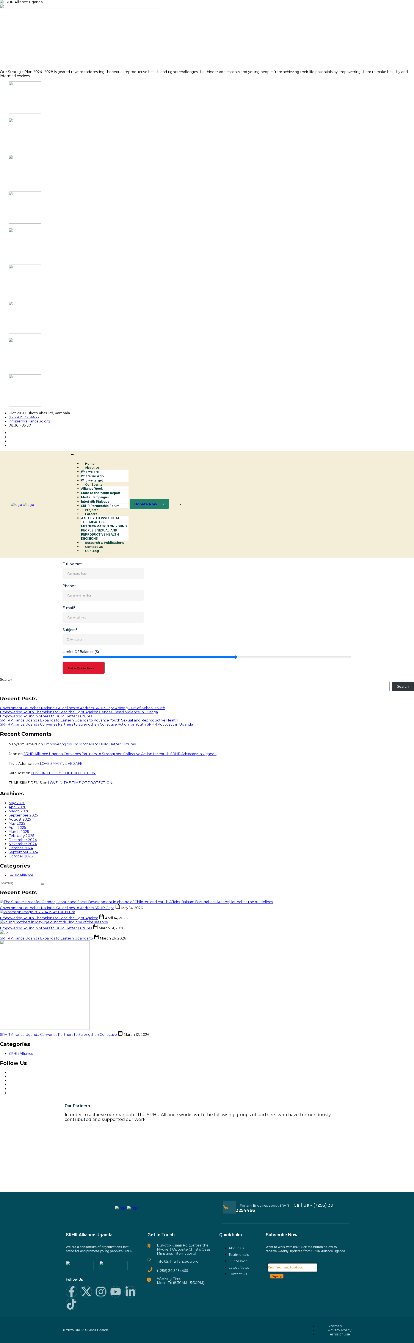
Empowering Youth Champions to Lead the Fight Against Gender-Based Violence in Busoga (79, 712)
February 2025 (21, 836)
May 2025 (17, 823)
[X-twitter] (86, 1292)
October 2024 (21, 848)
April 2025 (17, 828)
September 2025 (23, 815)
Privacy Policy (339, 1330)
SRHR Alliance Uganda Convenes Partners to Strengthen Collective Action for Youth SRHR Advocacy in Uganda (96, 724)
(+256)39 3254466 (24, 417)
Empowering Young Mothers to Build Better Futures (46, 716)
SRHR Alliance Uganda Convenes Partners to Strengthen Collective (58, 1035)
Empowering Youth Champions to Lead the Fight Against (49, 918)
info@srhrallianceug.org (29, 421)
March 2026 (19, 811)
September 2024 (23, 852)
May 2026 (17, 803)
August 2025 (20, 819)
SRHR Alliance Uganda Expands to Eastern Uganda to (46, 938)
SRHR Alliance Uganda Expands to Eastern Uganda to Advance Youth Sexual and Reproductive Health (89, 720)
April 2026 (17, 807)
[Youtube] (115, 1292)
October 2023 (21, 856)
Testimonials (239, 1255)
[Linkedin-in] (130, 1292)
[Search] (42, 884)
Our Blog (92, 551)
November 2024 (23, 844)
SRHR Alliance (21, 875)
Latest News (239, 1267)
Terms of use (339, 1334)
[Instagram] (101, 1292)
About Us (236, 1248)
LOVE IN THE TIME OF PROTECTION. (63, 773)
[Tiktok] (71, 1304)
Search (6, 680)
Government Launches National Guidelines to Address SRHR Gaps (57, 908)
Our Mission (238, 1261)
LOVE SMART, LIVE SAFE (61, 764)
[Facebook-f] (71, 1292)
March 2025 (19, 832)
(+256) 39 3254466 (172, 1271)
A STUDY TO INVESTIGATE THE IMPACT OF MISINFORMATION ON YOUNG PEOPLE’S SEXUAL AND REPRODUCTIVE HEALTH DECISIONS (104, 528)
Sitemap (335, 1326)
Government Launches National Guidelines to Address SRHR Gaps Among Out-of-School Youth (82, 708)
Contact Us (238, 1274)
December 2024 (23, 840)
